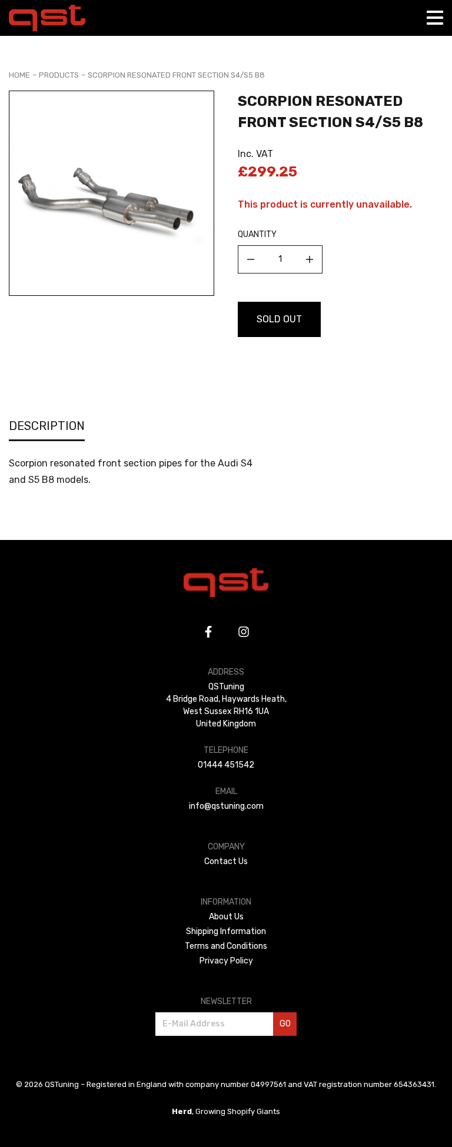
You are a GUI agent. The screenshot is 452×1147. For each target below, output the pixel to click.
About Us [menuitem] (226, 917)
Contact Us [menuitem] (226, 861)
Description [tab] (47, 426)
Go (285, 1024)
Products (59, 75)
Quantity (257, 234)
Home (19, 75)
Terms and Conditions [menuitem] (226, 946)
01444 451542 (226, 765)
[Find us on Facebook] (208, 632)
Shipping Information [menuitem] (226, 931)
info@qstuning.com (226, 806)
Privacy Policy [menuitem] (226, 961)
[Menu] (435, 17)
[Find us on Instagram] (244, 632)
